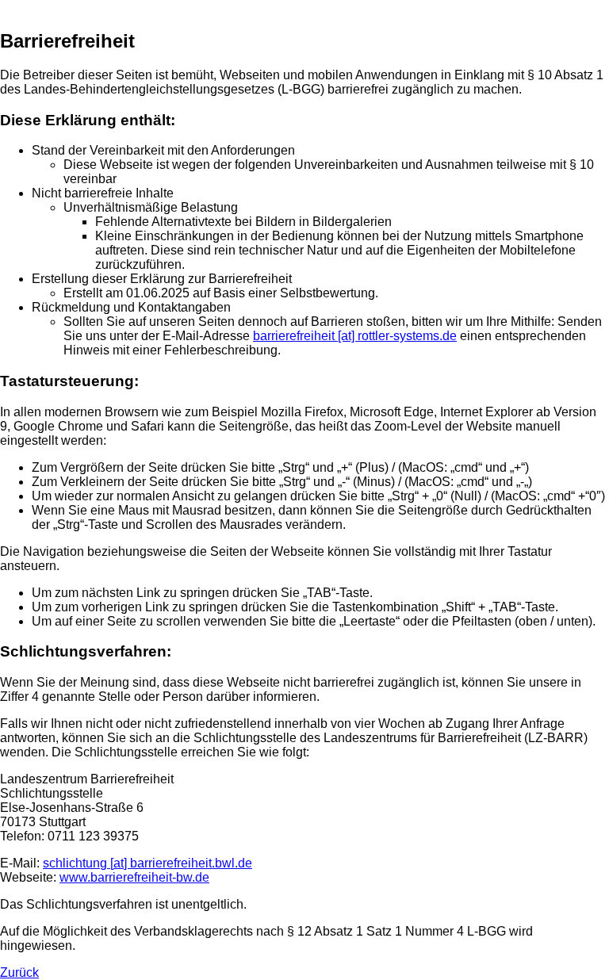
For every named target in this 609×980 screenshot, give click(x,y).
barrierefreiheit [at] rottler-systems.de (355, 336)
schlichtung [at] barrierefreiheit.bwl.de (147, 863)
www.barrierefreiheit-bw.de (134, 877)
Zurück (19, 972)
